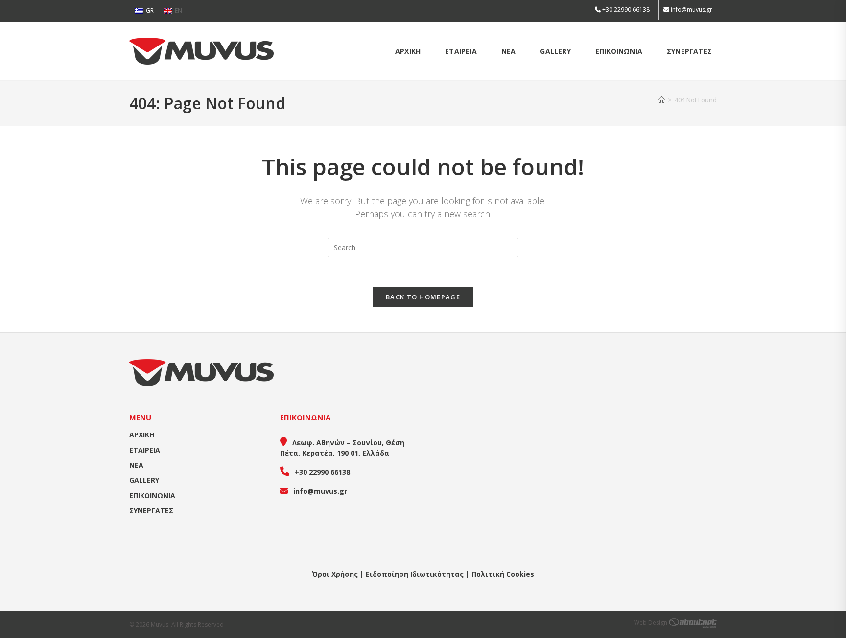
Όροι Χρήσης (335, 574)
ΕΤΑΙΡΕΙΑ (144, 450)
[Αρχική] (661, 99)
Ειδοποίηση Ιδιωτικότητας (415, 574)
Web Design (651, 622)
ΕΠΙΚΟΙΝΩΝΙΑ (152, 495)
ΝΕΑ (136, 465)
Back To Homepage (423, 297)
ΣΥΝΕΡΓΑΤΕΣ (151, 510)
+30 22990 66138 (625, 9)
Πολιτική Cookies (502, 574)
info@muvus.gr (691, 9)
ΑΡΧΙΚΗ (141, 434)
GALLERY (144, 480)
